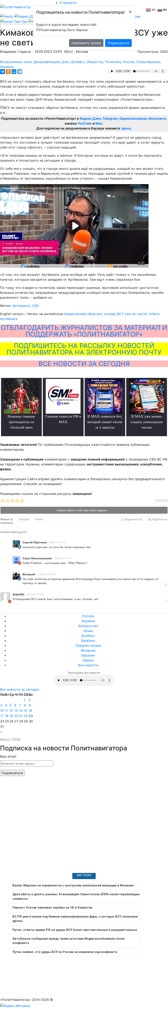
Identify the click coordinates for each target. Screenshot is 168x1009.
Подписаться (118, 43)
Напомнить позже (86, 43)
